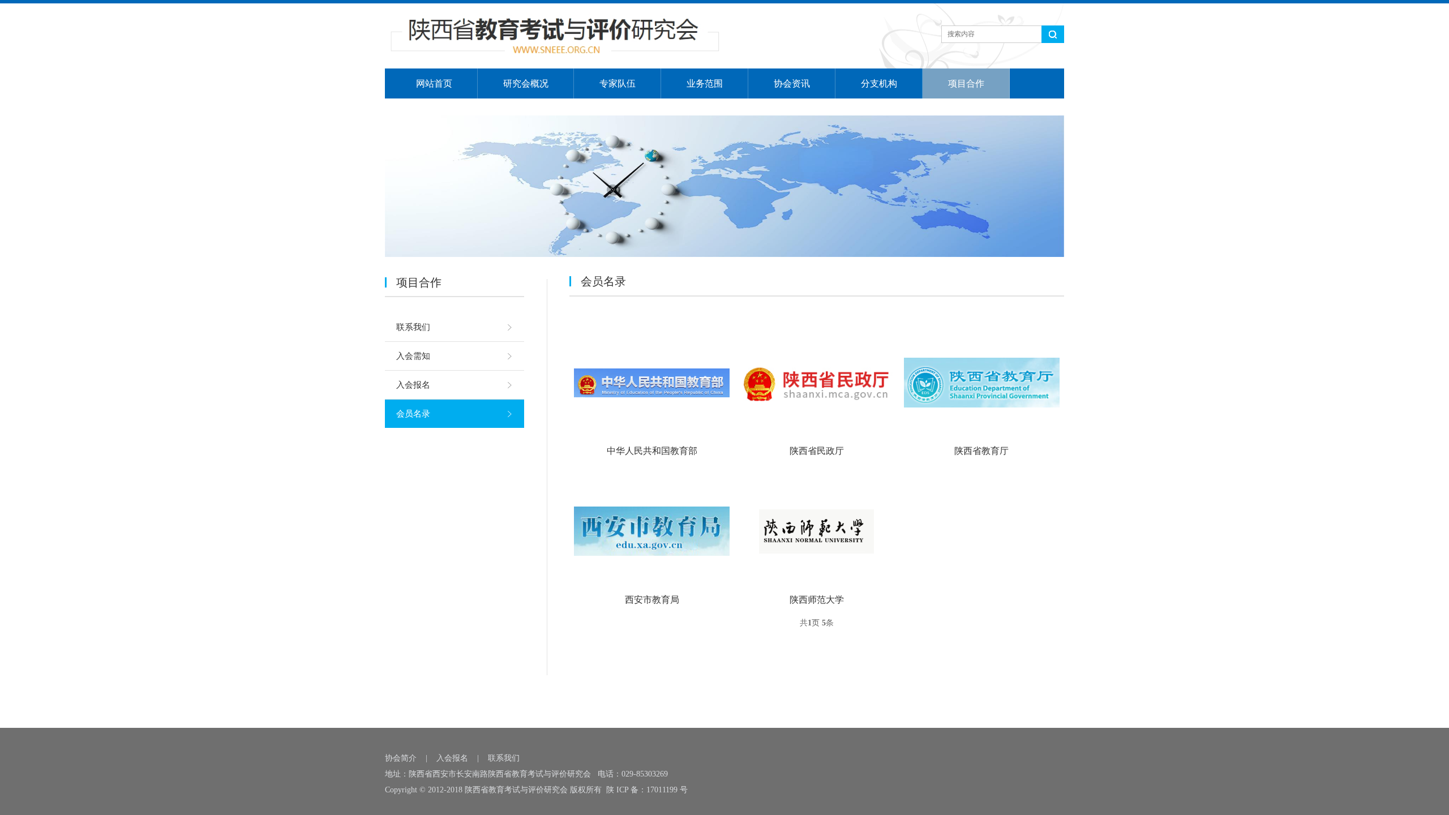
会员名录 (413, 413)
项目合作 (966, 83)
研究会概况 (525, 83)
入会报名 (413, 384)
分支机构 (879, 83)
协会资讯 (792, 83)
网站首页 (434, 83)
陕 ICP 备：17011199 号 (647, 790)
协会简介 (401, 758)
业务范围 (705, 83)
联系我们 (413, 327)
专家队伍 (617, 83)
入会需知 (413, 356)
